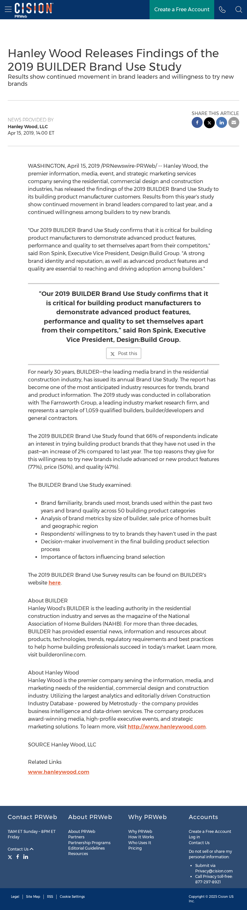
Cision (223, 897)
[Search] (239, 9)
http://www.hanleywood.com (167, 727)
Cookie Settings (72, 897)
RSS (50, 897)
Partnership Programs (89, 842)
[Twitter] (11, 856)
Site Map (33, 897)
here (55, 583)
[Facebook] (18, 856)
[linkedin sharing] (221, 123)
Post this (127, 353)
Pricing (135, 848)
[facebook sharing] (197, 123)
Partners (76, 836)
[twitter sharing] (209, 123)
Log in (194, 836)
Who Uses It (139, 842)
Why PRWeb (140, 831)
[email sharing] (233, 123)
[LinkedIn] (26, 856)
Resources (78, 853)
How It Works (141, 836)
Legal (15, 897)
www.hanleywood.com (58, 772)
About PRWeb (81, 831)
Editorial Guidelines (86, 848)
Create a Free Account (181, 9)
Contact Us (19, 849)
